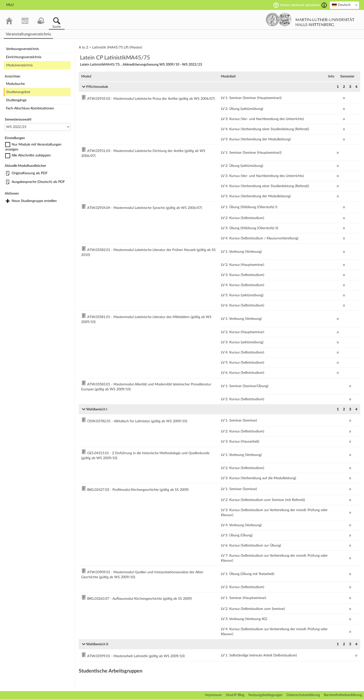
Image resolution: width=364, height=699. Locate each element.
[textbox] (344, 4)
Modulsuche (15, 84)
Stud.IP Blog (235, 695)
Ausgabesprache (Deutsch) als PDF (38, 182)
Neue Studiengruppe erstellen (34, 201)
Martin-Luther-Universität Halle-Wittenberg (310, 19)
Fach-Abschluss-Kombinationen (30, 108)
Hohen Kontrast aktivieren (300, 5)
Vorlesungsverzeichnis (22, 49)
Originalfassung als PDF (30, 173)
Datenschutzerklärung (303, 695)
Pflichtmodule (97, 87)
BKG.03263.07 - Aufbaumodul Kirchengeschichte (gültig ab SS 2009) (139, 598)
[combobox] (344, 5)
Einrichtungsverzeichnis (23, 57)
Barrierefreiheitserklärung (343, 695)
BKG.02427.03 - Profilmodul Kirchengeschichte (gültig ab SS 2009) (138, 490)
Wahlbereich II (97, 644)
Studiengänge (16, 100)
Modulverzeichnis (19, 65)
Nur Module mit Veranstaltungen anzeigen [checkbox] (33, 147)
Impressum (213, 695)
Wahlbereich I (96, 409)
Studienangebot (18, 92)
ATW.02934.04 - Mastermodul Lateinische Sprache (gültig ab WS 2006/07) (144, 208)
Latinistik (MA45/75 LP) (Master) (117, 47)
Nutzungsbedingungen (265, 695)
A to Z (83, 47)
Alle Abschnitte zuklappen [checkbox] (31, 155)
